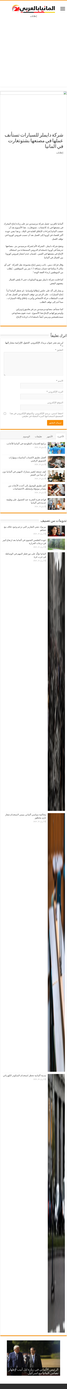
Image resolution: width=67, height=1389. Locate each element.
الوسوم (26, 436)
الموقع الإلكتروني (55, 402)
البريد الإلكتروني (55, 391)
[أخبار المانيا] (33, 8)
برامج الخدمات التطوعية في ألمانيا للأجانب (26, 443)
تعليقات (38, 436)
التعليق (59, 350)
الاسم (59, 380)
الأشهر (50, 436)
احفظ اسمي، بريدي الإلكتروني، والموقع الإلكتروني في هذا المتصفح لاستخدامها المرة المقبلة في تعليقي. (36, 414)
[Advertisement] (33, 49)
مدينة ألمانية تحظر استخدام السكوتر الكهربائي (24, 1075)
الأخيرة (61, 436)
